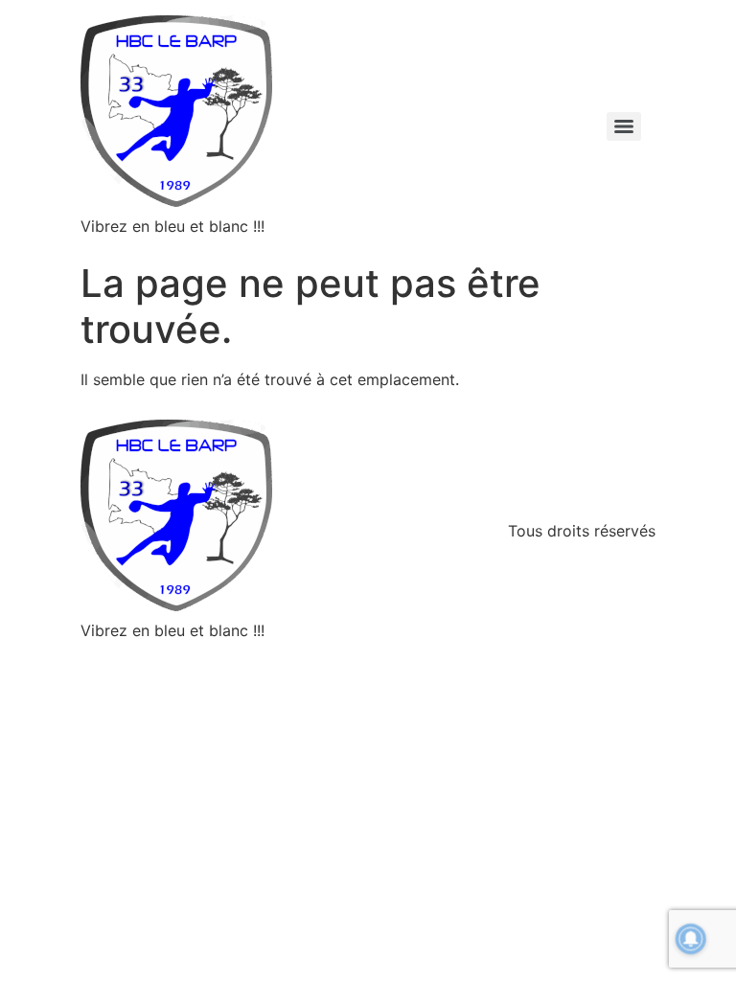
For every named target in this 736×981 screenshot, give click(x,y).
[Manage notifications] (691, 939)
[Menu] (624, 126)
